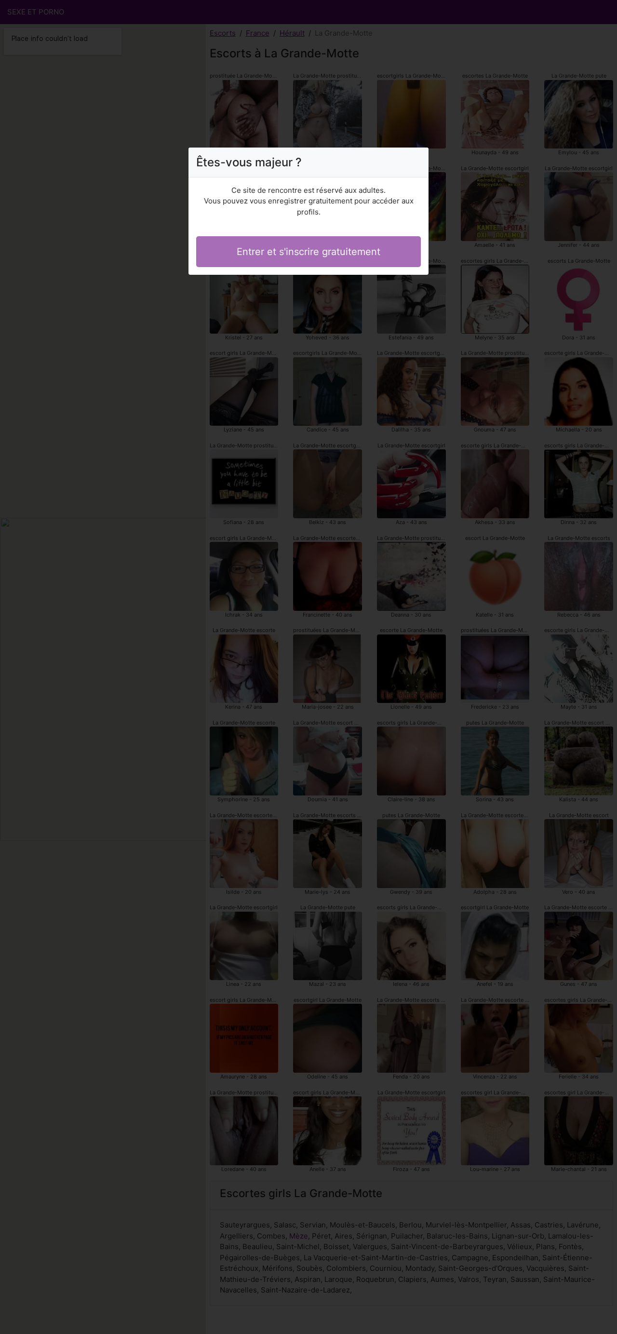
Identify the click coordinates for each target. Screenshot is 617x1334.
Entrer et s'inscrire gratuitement (308, 251)
